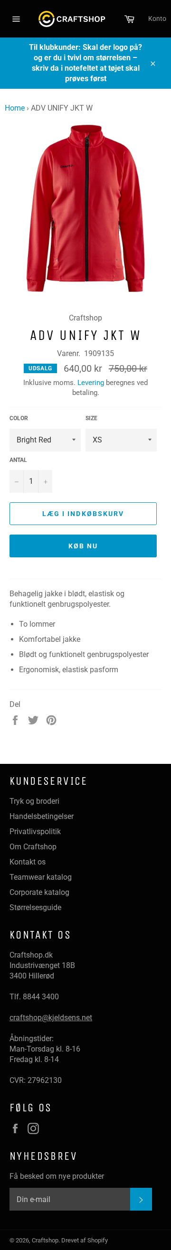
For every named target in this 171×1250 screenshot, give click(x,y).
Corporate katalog (39, 892)
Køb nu (83, 546)
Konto (157, 18)
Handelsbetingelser (42, 816)
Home (15, 108)
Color (19, 418)
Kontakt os (28, 861)
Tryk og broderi (34, 801)
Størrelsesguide (35, 907)
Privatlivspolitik (35, 831)
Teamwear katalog (41, 877)
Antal (18, 460)
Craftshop (45, 1240)
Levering (90, 382)
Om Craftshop (33, 846)
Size (91, 418)
